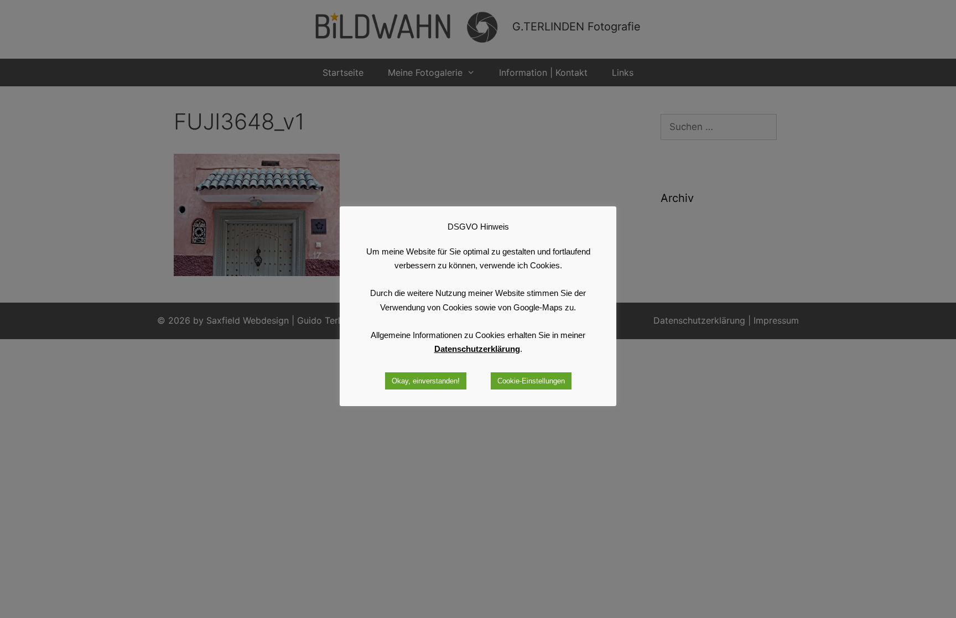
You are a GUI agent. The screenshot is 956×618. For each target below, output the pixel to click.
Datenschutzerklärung (477, 349)
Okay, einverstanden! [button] (426, 381)
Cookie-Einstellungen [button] (531, 381)
